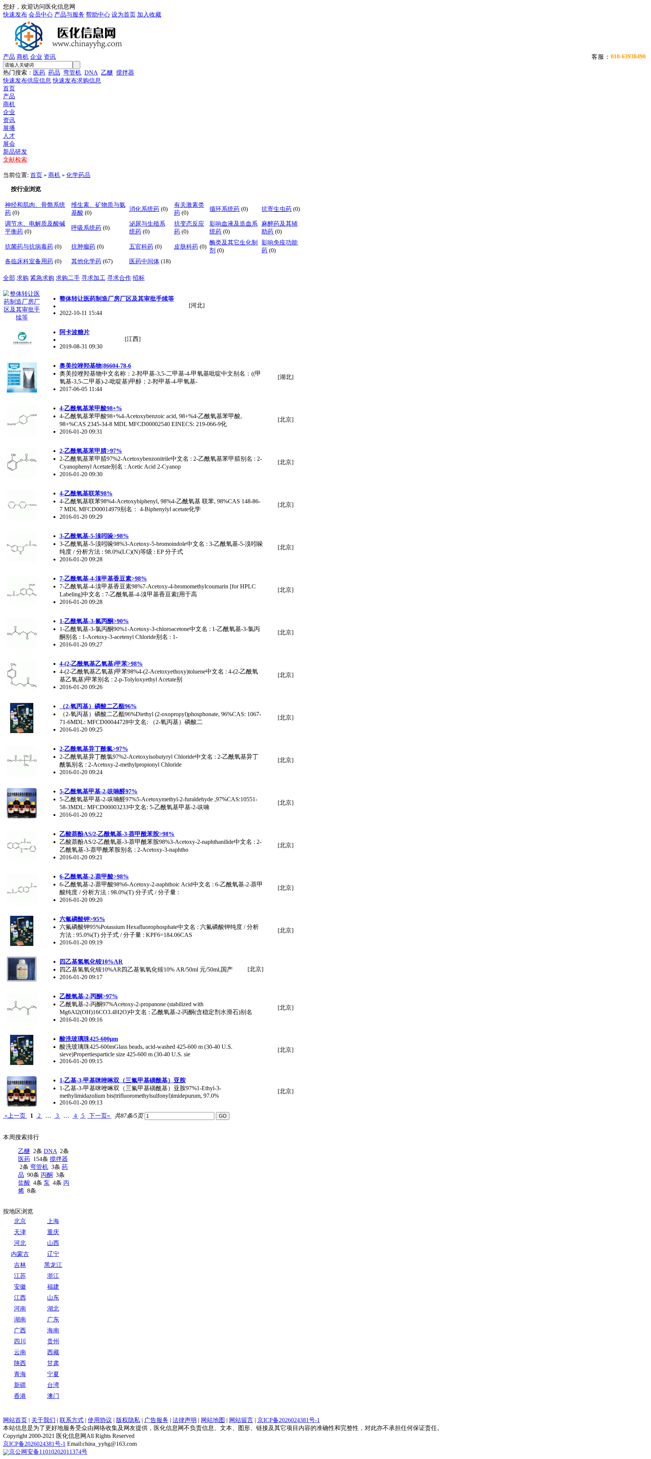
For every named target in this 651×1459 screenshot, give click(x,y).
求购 (23, 278)
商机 (23, 56)
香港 (20, 1396)
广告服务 (156, 1420)
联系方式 (72, 1420)
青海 (20, 1374)
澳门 (53, 1396)
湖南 (20, 1319)
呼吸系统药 (86, 228)
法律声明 (185, 1420)
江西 (20, 1297)
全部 (9, 278)
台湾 (53, 1385)
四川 (20, 1341)
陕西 (20, 1363)
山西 (53, 1243)
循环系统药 (224, 209)
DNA (91, 72)
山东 (53, 1297)
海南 (53, 1330)
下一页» (99, 1115)
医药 (39, 72)
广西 (20, 1330)
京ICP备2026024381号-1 (288, 1420)
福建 (53, 1286)
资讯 (50, 56)
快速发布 (15, 14)
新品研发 (15, 151)
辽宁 (53, 1254)
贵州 (53, 1341)
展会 (9, 144)
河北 (20, 1243)
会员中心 (41, 14)
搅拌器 (125, 72)
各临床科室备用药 (29, 261)
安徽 (20, 1286)
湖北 (53, 1308)
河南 (20, 1308)
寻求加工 (93, 278)
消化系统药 (144, 209)
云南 (20, 1352)
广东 (53, 1319)
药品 (54, 72)
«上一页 (15, 1115)
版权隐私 (128, 1420)
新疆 (20, 1385)
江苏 (20, 1276)
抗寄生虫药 (276, 209)
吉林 (20, 1265)
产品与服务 (69, 14)
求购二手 (68, 278)
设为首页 (124, 14)
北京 (20, 1221)
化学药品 (78, 175)
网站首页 (15, 1420)
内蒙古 (20, 1254)
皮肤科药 (186, 246)
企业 (36, 56)
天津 (20, 1232)
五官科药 (141, 246)
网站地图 (213, 1420)
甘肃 (53, 1363)
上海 (53, 1221)
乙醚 (107, 72)
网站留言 (241, 1420)
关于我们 (43, 1420)
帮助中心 (98, 14)
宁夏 (53, 1374)
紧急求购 (42, 278)
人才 (9, 136)
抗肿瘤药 (83, 246)
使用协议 (100, 1420)
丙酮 (47, 1175)
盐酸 (24, 1182)
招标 (139, 278)
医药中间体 (144, 261)
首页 (9, 88)
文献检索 (15, 159)
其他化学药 (86, 261)
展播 (9, 128)
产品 (9, 56)
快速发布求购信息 (77, 80)
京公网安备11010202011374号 (48, 1451)
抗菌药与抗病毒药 (29, 246)
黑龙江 (53, 1265)
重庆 (53, 1232)
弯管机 (72, 72)
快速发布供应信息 (27, 80)
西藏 (53, 1352)
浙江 (53, 1276)
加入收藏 (149, 14)
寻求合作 (119, 278)
